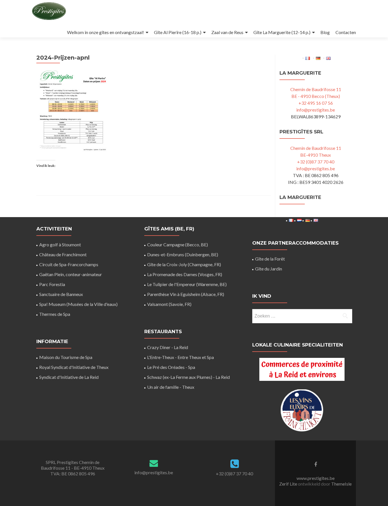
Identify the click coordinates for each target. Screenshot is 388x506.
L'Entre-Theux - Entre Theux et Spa (180, 357)
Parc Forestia (52, 284)
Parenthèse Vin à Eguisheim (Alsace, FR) (185, 294)
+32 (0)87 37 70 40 (315, 161)
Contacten (345, 32)
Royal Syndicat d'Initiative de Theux (74, 367)
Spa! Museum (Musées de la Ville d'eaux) (78, 304)
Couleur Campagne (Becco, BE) (177, 244)
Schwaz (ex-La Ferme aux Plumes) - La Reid (188, 377)
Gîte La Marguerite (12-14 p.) (281, 32)
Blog (325, 32)
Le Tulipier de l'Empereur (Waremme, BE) (187, 284)
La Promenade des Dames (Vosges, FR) (184, 274)
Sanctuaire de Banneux (61, 294)
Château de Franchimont (63, 254)
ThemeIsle (341, 483)
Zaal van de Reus (227, 32)
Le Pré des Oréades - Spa (171, 367)
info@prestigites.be (315, 109)
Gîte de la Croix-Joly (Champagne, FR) (184, 264)
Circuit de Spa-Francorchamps (68, 264)
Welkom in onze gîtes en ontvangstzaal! (105, 32)
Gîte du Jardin (268, 268)
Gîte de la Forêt (270, 258)
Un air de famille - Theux (170, 387)
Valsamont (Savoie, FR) (169, 304)
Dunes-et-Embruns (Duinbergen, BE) (182, 254)
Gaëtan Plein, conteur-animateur (70, 274)
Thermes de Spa (54, 314)
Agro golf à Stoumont (60, 244)
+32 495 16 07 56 (316, 103)
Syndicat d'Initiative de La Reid (69, 377)
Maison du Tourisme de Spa (65, 357)
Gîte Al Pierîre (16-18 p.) (177, 32)
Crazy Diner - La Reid (167, 347)
